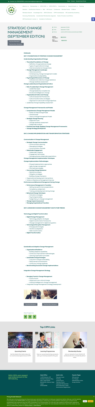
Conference (57, 9)
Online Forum (60, 380)
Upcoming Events (20, 351)
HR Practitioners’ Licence (30, 19)
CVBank (73, 9)
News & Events (72, 6)
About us (25, 6)
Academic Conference (45, 19)
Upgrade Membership (62, 384)
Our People (75, 379)
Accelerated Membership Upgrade (46, 15)
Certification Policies (34, 9)
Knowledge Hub (37, 12)
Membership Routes (74, 351)
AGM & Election (48, 12)
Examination (61, 6)
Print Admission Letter (62, 385)
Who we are (75, 377)
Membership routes (77, 380)
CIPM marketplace (59, 12)
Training (81, 6)
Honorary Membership (29, 15)
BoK (44, 9)
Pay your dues (60, 377)
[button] (93, 19)
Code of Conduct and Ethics (65, 15)
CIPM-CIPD (43, 6)
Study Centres (76, 382)
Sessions (25, 9)
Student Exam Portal (81, 1)
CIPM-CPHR (52, 6)
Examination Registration (63, 387)
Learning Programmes (47, 351)
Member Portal (66, 9)
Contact (73, 1)
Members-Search (27, 12)
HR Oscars (49, 9)
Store (68, 1)
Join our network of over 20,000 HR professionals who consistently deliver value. (74, 356)
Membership (33, 6)
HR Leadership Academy (72, 12)
